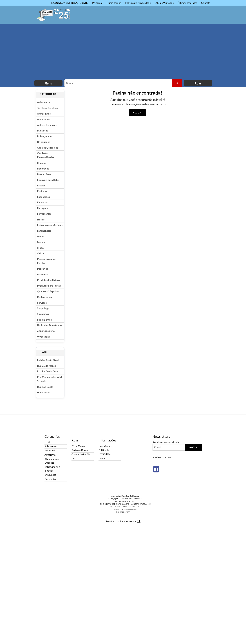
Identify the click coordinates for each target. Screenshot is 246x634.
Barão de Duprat (80, 450)
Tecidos (48, 442)
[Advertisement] (123, 52)
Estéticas (42, 191)
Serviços (42, 302)
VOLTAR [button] (138, 112)
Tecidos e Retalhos (47, 108)
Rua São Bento (45, 386)
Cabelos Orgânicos (47, 147)
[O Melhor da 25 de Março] (55, 15)
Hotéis (40, 219)
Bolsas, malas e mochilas (52, 469)
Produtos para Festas (49, 285)
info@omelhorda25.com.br (129, 496)
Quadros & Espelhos (48, 291)
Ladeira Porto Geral (48, 360)
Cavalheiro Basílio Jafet (80, 456)
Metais (41, 242)
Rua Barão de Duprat (48, 371)
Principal (97, 2)
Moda (40, 247)
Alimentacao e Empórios (51, 461)
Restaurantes (44, 296)
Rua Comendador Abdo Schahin (50, 379)
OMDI (133, 501)
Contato (205, 2)
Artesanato (43, 119)
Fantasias (42, 202)
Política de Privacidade (138, 2)
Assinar (193, 447)
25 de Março (78, 446)
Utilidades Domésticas (49, 325)
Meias (40, 236)
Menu (48, 83)
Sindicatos (43, 313)
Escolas (41, 185)
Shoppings (43, 308)
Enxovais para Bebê (48, 179)
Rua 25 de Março (46, 365)
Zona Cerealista (46, 330)
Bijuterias (42, 130)
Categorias (48, 94)
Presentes (42, 274)
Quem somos (113, 2)
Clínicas (41, 162)
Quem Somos (105, 446)
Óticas (40, 253)
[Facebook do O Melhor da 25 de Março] (156, 469)
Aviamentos (43, 102)
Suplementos (44, 319)
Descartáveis (44, 174)
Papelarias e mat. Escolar (46, 260)
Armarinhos (44, 113)
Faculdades (43, 196)
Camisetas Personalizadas (45, 155)
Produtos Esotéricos (48, 280)
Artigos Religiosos (47, 124)
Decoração (43, 168)
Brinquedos (43, 141)
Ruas (198, 83)
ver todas (44, 336)
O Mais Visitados (164, 2)
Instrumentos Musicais (49, 225)
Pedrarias (42, 268)
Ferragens (42, 208)
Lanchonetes (44, 230)
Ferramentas (44, 213)
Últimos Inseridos (187, 2)
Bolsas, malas (44, 136)
